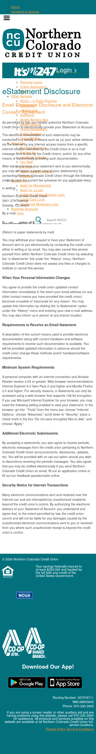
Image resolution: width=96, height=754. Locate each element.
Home (15, 7)
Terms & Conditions (80, 729)
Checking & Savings (25, 11)
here (20, 213)
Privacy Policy (55, 729)
